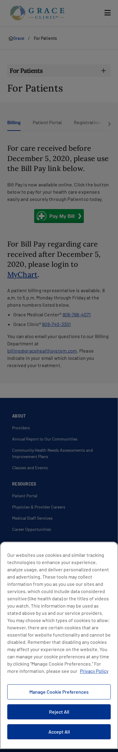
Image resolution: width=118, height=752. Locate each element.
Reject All (59, 712)
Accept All (59, 731)
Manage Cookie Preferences (59, 692)
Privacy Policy (94, 671)
